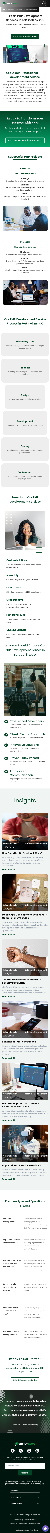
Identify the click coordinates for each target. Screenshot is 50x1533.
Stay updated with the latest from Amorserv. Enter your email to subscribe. (25, 1458)
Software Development (36, 843)
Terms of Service (30, 1520)
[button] (45, 1528)
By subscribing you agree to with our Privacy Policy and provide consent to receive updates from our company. (25, 1483)
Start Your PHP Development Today (25, 140)
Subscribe (25, 1473)
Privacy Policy (18, 1520)
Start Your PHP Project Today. (25, 36)
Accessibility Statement (18, 1523)
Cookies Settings (34, 1523)
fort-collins (20, 10)
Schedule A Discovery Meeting (25, 1424)
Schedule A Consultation (25, 1380)
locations (11, 10)
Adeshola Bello (10, 843)
